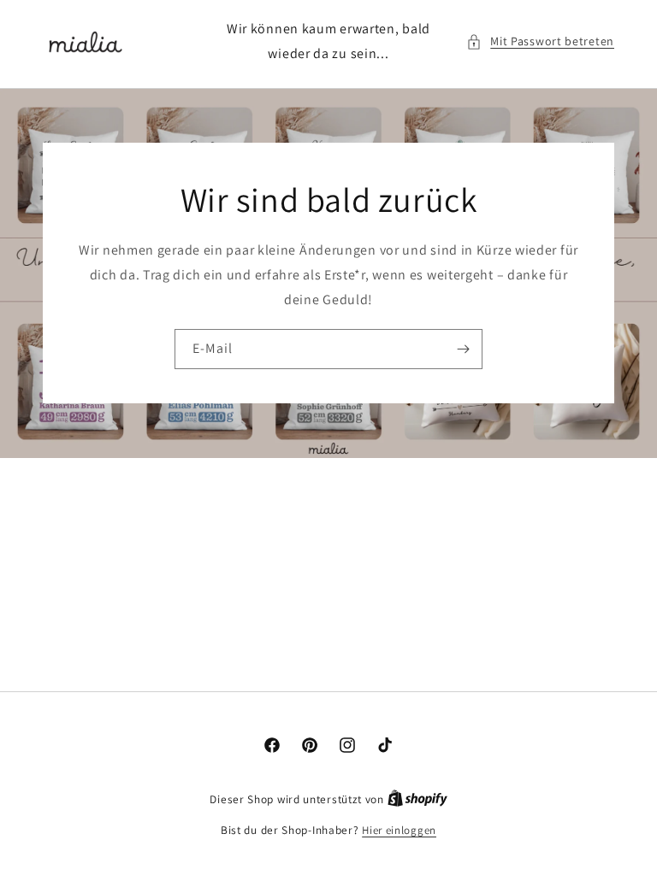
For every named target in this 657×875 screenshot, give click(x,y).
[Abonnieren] (463, 349)
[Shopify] (417, 799)
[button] (540, 41)
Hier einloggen (399, 830)
